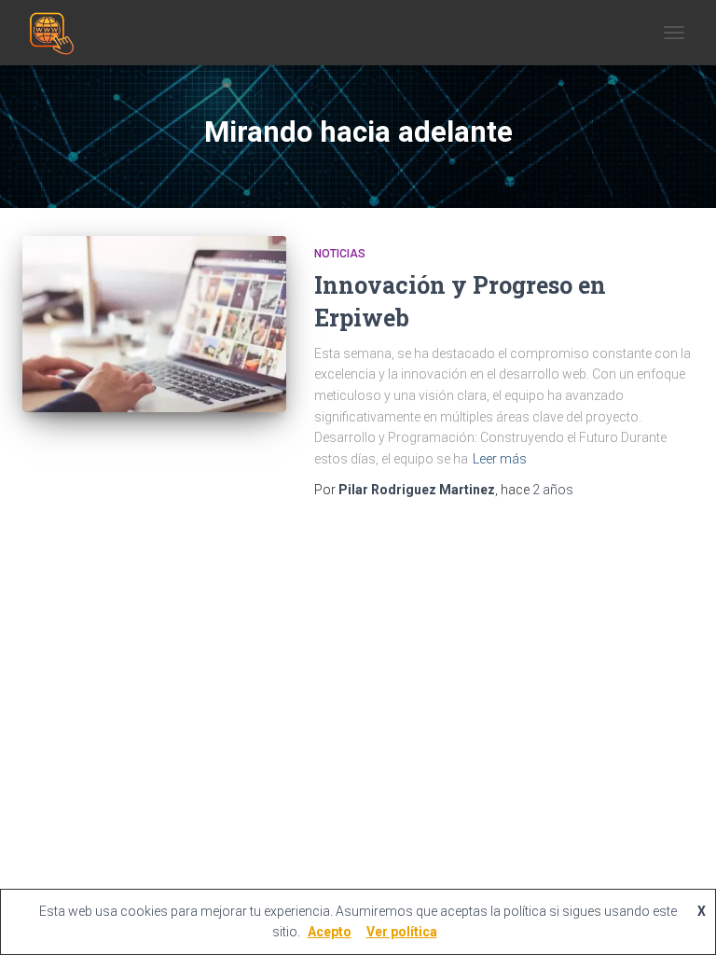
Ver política (401, 931)
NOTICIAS (339, 253)
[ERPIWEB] (56, 32)
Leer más (500, 458)
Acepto (329, 931)
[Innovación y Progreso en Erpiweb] (154, 323)
